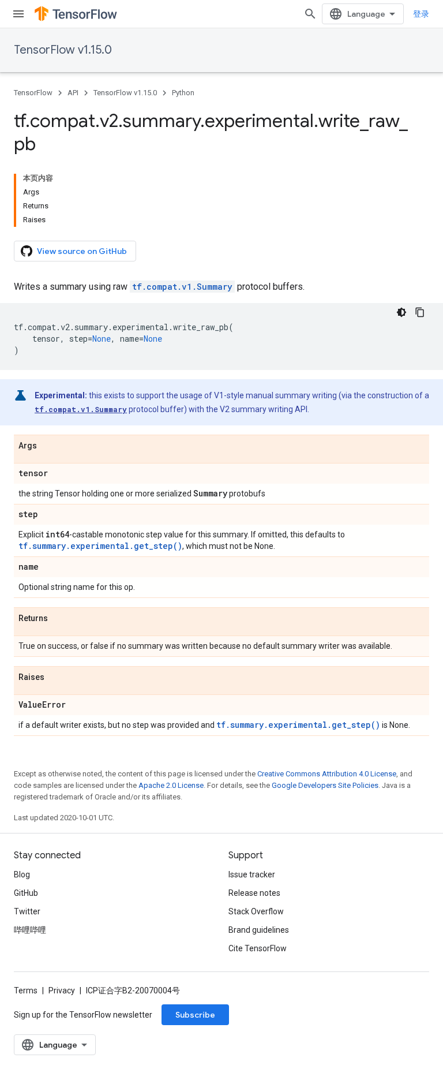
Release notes (254, 893)
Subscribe (195, 1015)
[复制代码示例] (420, 312)
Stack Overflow (256, 911)
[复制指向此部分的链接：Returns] (59, 619)
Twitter (27, 911)
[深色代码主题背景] (401, 312)
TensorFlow (33, 92)
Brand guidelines (258, 930)
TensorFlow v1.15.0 (63, 50)
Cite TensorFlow (257, 948)
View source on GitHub (82, 251)
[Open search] (310, 14)
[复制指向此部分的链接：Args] (48, 446)
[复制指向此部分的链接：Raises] (55, 678)
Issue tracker (251, 874)
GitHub (26, 893)
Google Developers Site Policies (325, 785)
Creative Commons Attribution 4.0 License (326, 773)
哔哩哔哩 (30, 930)
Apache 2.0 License (171, 785)
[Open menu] (18, 14)
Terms (25, 990)
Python (183, 92)
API (72, 92)
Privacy (61, 990)
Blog (22, 874)
